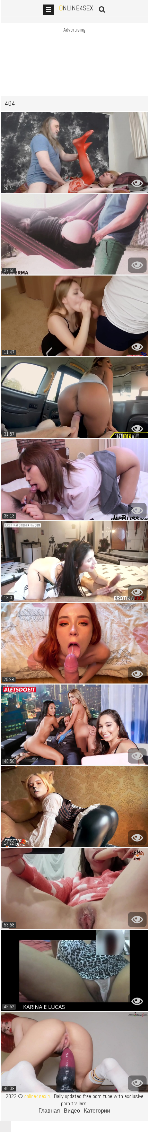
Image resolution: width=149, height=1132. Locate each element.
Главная (49, 1110)
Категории (97, 1110)
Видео (72, 1110)
